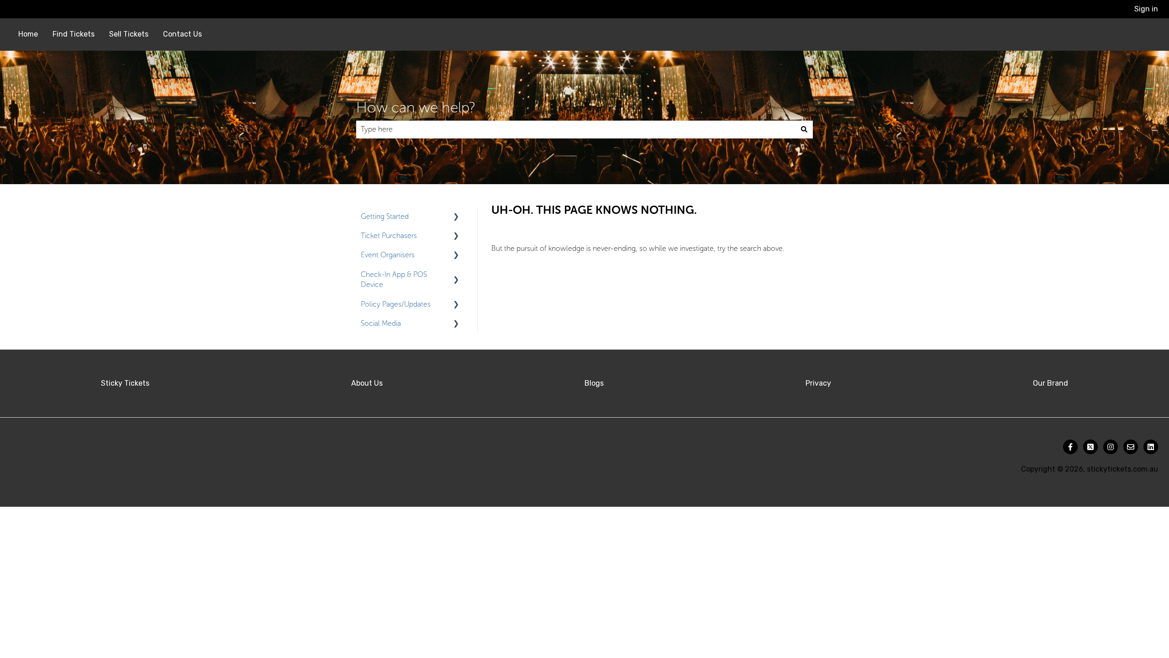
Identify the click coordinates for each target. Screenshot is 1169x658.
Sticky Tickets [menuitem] (125, 383)
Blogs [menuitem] (594, 383)
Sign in (1146, 9)
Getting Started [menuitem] (385, 216)
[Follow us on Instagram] (1110, 447)
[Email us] (1130, 447)
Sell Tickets (128, 34)
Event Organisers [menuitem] (388, 254)
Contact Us (182, 34)
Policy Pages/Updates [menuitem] (396, 304)
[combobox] (575, 129)
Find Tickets (74, 34)
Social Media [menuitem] (381, 323)
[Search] (804, 129)
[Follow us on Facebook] (1070, 447)
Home (28, 34)
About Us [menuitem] (367, 383)
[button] (456, 217)
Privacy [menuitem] (818, 383)
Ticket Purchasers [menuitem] (389, 235)
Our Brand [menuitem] (1050, 383)
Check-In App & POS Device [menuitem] (394, 279)
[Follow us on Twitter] (1090, 447)
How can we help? (415, 107)
